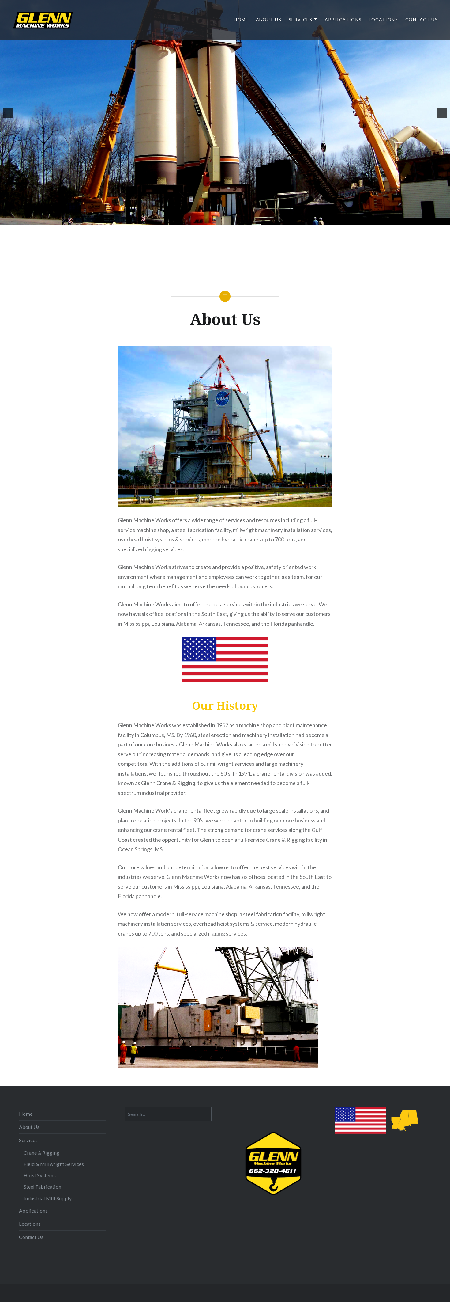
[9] (248, 220)
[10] (254, 220)
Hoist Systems (40, 1175)
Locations (383, 19)
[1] (196, 220)
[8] (241, 220)
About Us (268, 19)
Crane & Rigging (41, 1153)
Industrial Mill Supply (48, 1198)
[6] (228, 220)
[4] (215, 220)
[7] (235, 220)
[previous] (8, 113)
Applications (343, 19)
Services (300, 19)
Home (241, 19)
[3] (209, 220)
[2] (203, 220)
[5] (222, 220)
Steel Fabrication (42, 1187)
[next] (442, 113)
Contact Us (421, 19)
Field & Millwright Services (54, 1164)
